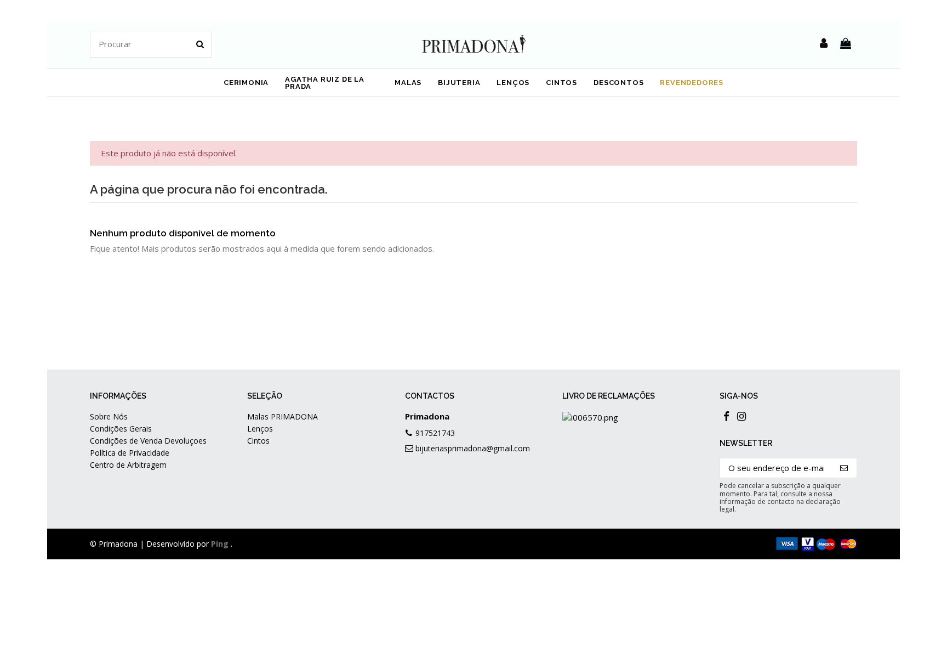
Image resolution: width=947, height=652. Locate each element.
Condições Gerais (121, 428)
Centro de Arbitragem (128, 465)
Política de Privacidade (129, 452)
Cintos (258, 440)
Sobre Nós (109, 416)
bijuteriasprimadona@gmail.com (472, 448)
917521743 (435, 433)
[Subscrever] (844, 468)
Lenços (260, 428)
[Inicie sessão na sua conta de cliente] (824, 44)
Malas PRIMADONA (282, 416)
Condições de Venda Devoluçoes (148, 440)
